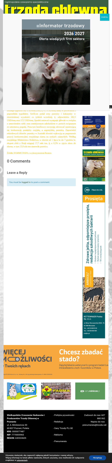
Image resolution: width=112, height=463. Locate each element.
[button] (93, 131)
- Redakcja (58, 421)
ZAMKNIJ (104, 17)
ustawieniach (22, 460)
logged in (26, 182)
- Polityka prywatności (63, 415)
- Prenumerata (60, 441)
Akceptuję (97, 458)
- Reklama (58, 434)
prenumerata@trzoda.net (94, 425)
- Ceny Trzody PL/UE (63, 428)
